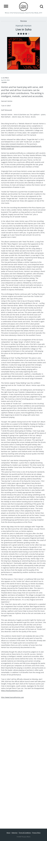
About (8, 833)
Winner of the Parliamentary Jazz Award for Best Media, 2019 (23, 13)
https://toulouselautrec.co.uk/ (12, 691)
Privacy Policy (36, 833)
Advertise (14, 833)
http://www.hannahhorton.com (12, 697)
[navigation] (6, 6)
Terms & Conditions (25, 833)
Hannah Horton (23, 25)
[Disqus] (23, 738)
